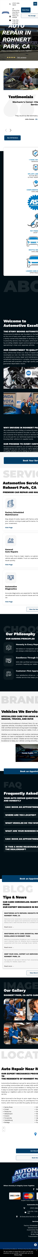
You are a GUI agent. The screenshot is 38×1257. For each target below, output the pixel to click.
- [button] (3, 1130)
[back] (4, 753)
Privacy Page (18, 1254)
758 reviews (21, 57)
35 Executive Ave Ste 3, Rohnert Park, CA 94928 (15, 13)
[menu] (35, 4)
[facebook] (33, 1189)
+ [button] (3, 1128)
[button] (10, 130)
